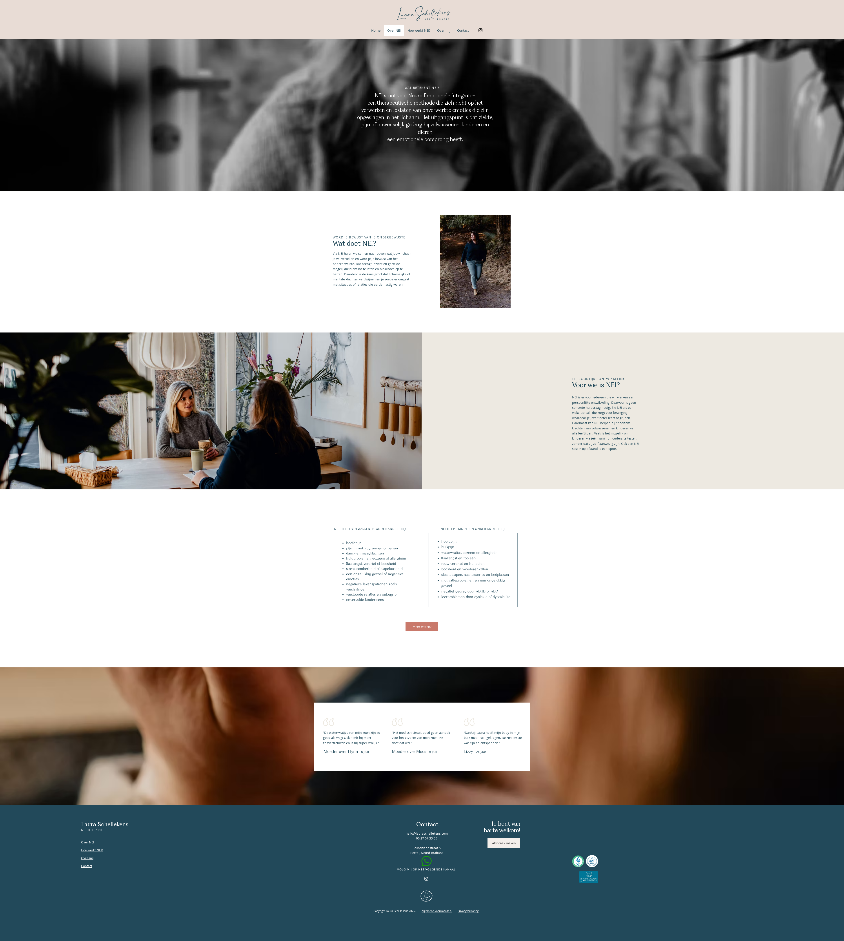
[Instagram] (480, 30)
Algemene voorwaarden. (437, 911)
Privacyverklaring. (468, 911)
